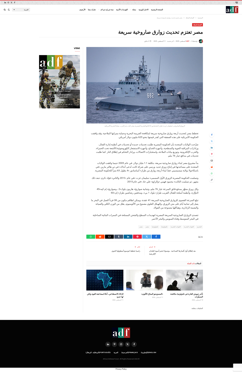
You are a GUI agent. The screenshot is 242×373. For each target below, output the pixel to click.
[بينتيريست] (211, 154)
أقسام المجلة (197, 25)
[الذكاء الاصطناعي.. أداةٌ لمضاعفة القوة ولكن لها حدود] (104, 280)
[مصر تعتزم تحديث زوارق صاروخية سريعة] (144, 85)
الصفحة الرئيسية (157, 9)
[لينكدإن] (211, 147)
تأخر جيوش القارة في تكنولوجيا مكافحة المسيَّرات (186, 295)
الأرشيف (82, 9)
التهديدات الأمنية (122, 9)
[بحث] (5, 10)
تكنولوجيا (164, 227)
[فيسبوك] (211, 134)
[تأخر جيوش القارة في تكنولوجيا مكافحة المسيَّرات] (184, 280)
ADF (187, 41)
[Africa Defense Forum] (232, 9)
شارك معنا (92, 9)
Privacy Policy (121, 369)
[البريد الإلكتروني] (211, 160)
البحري (199, 227)
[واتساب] (211, 173)
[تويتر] (211, 141)
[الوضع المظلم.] (8, 10)
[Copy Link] (211, 179)
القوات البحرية (189, 227)
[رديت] (211, 166)
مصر (147, 227)
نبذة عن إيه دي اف (107, 9)
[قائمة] (236, 2)
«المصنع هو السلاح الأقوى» (152, 294)
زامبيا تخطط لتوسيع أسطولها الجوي (126, 251)
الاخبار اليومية (143, 9)
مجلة (134, 9)
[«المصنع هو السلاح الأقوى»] (144, 280)
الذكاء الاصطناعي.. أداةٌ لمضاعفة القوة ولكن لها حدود (105, 295)
